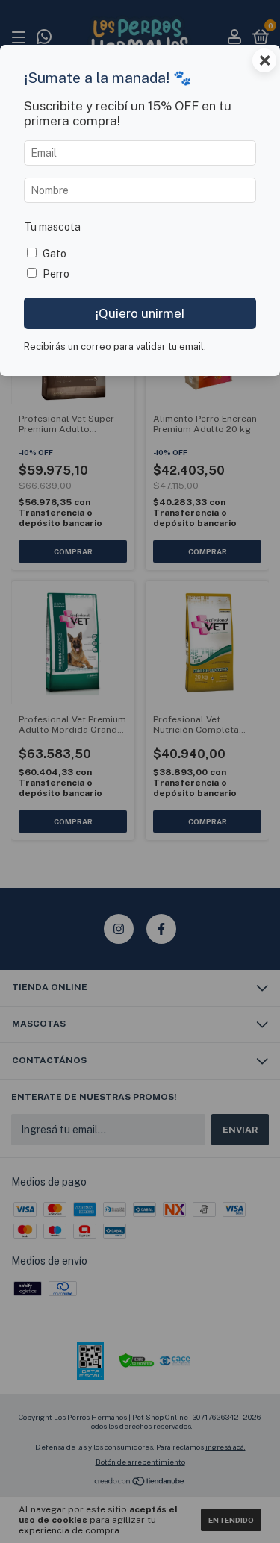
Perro (56, 274)
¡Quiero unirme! (140, 313)
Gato (54, 254)
